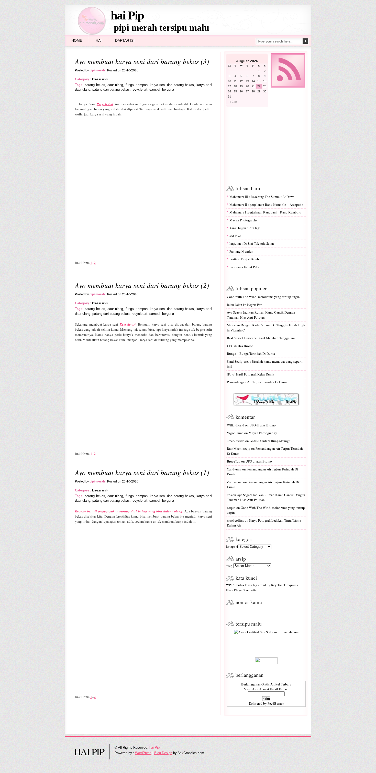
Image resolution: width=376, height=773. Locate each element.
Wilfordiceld (235, 425)
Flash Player (234, 590)
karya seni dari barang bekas (172, 85)
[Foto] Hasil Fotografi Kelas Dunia (250, 374)
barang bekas (95, 85)
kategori (232, 546)
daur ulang (115, 85)
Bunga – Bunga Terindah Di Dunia (251, 353)
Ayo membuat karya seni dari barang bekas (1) (142, 472)
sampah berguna (161, 89)
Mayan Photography (243, 220)
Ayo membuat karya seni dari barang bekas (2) (142, 285)
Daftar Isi (125, 40)
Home (76, 40)
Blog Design (163, 753)
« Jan (233, 102)
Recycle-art (128, 324)
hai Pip (127, 15)
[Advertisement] (265, 145)
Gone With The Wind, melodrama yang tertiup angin (263, 296)
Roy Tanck (278, 585)
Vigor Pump (235, 433)
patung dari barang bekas (111, 89)
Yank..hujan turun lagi (244, 228)
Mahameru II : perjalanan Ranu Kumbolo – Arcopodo (266, 204)
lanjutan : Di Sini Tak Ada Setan (251, 243)
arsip (229, 565)
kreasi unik (100, 79)
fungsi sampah (137, 85)
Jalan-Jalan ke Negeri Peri (244, 304)
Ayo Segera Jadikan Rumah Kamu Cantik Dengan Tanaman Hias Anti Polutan (261, 315)
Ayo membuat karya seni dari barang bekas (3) (142, 61)
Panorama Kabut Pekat (245, 267)
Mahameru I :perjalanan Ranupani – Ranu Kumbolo (265, 212)
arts (229, 494)
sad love (235, 235)
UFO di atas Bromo (240, 345)
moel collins (235, 520)
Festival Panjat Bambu (245, 259)
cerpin (231, 507)
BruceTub (233, 461)
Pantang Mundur (241, 251)
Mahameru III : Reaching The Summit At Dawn (261, 196)
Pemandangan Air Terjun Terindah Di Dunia (257, 382)
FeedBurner (276, 703)
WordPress (143, 753)
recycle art (139, 89)
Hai (99, 40)
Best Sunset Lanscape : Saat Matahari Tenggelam (261, 338)
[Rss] (288, 86)
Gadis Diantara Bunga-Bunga (270, 440)
